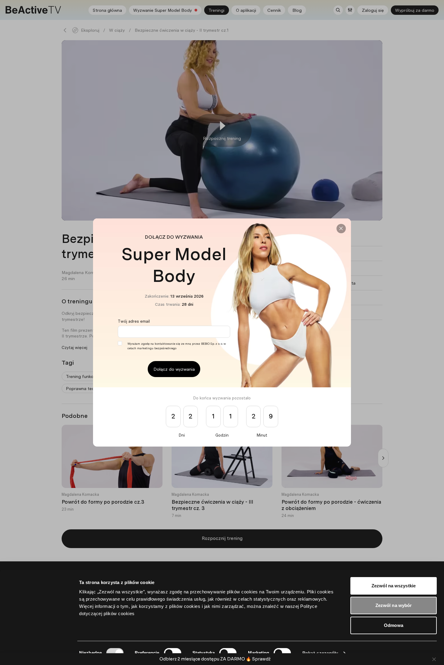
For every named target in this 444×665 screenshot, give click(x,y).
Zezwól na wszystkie (394, 585)
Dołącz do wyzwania (174, 369)
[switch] (172, 653)
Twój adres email (134, 321)
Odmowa (393, 625)
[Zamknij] (341, 228)
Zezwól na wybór (393, 605)
